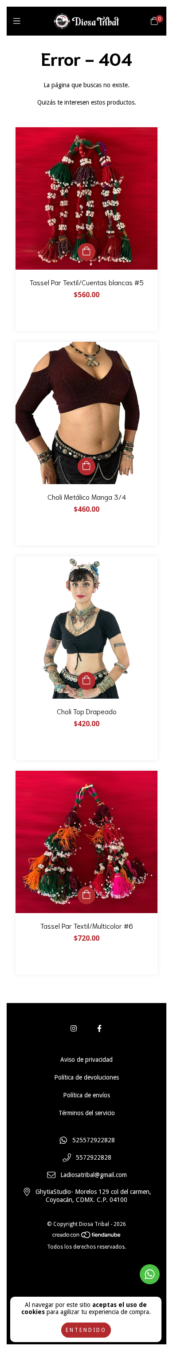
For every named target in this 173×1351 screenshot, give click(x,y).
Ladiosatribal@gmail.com (93, 1174)
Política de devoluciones (86, 1077)
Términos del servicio (87, 1112)
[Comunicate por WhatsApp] (150, 1274)
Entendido (86, 1330)
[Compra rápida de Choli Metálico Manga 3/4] (86, 466)
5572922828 (93, 1157)
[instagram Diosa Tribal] (74, 1028)
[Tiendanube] (86, 1237)
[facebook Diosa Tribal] (99, 1028)
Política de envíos (86, 1095)
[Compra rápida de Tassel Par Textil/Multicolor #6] (86, 895)
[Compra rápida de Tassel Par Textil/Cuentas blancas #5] (86, 252)
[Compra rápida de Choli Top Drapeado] (86, 681)
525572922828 (93, 1140)
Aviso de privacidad (86, 1059)
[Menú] (19, 21)
